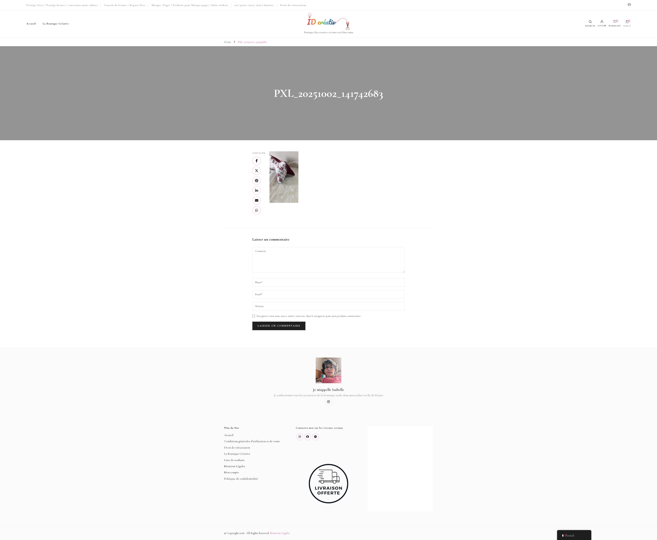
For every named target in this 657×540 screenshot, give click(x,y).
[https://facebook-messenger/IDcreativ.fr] (315, 436)
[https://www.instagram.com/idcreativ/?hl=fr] (299, 436)
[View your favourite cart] (614, 22)
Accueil (31, 23)
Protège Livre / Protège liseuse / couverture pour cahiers (62, 5)
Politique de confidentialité (241, 478)
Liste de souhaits (234, 460)
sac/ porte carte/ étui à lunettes (254, 5)
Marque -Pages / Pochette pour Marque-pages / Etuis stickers (190, 5)
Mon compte (231, 472)
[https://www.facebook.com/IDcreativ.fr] (307, 436)
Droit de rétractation (293, 5)
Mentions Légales (234, 466)
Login (602, 25)
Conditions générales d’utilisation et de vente (252, 441)
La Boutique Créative (56, 23)
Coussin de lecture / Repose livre (124, 5)
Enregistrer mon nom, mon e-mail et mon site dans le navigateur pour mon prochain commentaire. (309, 316)
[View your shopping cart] (627, 22)
